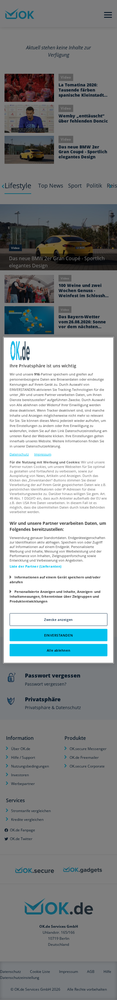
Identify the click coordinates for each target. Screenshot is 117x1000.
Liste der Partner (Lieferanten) (36, 566)
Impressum (42, 454)
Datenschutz (19, 454)
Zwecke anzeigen (58, 619)
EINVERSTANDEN (58, 635)
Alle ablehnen (58, 650)
